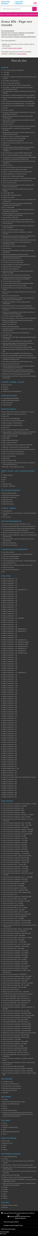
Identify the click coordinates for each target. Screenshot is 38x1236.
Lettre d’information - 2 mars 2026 (12, 1039)
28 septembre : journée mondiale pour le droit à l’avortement (19, 95)
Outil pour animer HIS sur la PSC (11, 364)
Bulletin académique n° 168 (10, 600)
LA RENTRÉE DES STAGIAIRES (11, 398)
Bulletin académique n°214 (10, 725)
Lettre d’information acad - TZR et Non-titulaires (15, 1052)
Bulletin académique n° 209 (10, 714)
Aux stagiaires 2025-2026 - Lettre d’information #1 (16, 996)
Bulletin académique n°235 (10, 771)
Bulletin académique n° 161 (10, 583)
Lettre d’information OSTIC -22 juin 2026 (13, 1066)
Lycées (4, 1194)
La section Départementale (10, 1157)
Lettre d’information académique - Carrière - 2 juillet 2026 (18, 1071)
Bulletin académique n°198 (10, 727)
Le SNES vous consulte (8, 197)
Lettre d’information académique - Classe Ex (14, 1005)
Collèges (5, 1196)
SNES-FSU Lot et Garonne (10, 497)
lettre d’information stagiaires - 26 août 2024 (14, 888)
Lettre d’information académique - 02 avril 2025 (15, 955)
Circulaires (5, 1189)
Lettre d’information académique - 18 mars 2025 (15, 951)
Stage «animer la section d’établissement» (14, 454)
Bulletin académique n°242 (10, 788)
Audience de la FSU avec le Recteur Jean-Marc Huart (16, 275)
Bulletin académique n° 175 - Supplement (13, 618)
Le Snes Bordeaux (7, 511)
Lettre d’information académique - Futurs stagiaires (16, 966)
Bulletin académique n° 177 (10, 620)
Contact (5, 1123)
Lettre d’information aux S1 (10, 894)
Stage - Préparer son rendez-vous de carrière (14, 414)
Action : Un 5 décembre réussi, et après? (13, 230)
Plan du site (3, 1234)
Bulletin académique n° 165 (10, 594)
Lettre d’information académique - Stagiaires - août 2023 (18, 832)
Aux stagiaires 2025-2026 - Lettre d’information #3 (16, 1003)
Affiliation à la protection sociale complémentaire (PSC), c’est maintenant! (19, 309)
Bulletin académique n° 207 (10, 710)
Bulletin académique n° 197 (10, 688)
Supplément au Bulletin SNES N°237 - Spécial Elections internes (19, 777)
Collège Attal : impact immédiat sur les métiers (15, 169)
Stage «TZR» (6, 416)
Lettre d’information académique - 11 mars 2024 (15, 869)
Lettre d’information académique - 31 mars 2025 (15, 953)
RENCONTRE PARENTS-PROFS (11, 400)
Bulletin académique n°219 (10, 738)
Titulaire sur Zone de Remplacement (12, 391)
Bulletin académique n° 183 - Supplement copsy (15, 646)
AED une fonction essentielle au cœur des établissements (18, 219)
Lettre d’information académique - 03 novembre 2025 (17, 1017)
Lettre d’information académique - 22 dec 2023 (15, 849)
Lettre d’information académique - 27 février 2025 (16, 946)
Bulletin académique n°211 (10, 718)
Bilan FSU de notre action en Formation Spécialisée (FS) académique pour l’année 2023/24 (17, 204)
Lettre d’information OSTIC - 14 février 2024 (14, 864)
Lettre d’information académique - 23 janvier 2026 (16, 1035)
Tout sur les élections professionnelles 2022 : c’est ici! (17, 524)
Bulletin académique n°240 (10, 784)
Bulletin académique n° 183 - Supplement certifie (15, 644)
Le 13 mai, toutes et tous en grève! (12, 281)
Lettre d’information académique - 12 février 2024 (16, 862)
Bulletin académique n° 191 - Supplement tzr (14, 672)
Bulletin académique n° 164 (10, 592)
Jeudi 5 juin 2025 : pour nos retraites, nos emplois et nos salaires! (17, 289)
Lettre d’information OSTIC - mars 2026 (13, 1046)
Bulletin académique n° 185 (10, 657)
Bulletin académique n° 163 (10, 587)
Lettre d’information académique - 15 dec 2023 (15, 847)
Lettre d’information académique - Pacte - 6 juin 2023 (17, 823)
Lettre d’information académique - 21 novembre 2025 (17, 1028)
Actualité (5, 1187)
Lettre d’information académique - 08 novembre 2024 (17, 914)
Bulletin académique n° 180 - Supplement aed (15, 629)
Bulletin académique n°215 (10, 729)
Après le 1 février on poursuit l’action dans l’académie (17, 172)
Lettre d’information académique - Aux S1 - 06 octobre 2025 (18, 1015)
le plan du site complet (15, 48)
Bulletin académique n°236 (10, 773)
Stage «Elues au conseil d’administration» (14, 421)
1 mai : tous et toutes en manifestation (13, 70)
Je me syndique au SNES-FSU (10, 217)
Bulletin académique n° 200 (10, 694)
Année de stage (7, 405)
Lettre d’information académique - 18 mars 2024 (15, 867)
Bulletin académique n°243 (10, 790)
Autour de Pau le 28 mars (9, 563)
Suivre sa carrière (7, 385)
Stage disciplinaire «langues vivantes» (13, 425)
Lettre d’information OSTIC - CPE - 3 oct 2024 (15, 899)
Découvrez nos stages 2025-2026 (11, 418)
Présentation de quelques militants (12, 1088)
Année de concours (8, 403)
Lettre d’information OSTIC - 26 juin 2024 (13, 883)
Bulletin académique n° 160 (10, 581)
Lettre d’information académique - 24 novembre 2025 (17, 1026)
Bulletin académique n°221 (10, 742)
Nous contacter (7, 517)
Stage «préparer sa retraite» (10, 442)
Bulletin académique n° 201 (10, 696)
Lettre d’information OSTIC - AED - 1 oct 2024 (15, 907)
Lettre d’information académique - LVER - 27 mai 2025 (17, 976)
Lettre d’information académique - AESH (13, 810)
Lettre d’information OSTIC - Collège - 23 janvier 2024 (17, 856)
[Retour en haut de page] (34, 1232)
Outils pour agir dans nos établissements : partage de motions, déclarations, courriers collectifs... (19, 1184)
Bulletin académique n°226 (10, 751)
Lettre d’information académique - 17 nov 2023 (15, 838)
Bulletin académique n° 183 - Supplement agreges (16, 642)
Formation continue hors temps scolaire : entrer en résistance (19, 126)
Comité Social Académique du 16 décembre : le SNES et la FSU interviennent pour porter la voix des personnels (19, 237)
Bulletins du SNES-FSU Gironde (11, 1104)
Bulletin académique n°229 (10, 757)
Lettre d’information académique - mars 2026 (15, 1044)
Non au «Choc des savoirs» (10, 183)
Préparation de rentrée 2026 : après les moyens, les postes (18, 355)
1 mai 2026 (6, 75)
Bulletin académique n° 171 (10, 607)
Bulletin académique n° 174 (10, 614)
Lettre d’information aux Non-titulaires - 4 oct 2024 (16, 901)
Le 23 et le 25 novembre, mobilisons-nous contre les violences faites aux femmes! (19, 222)
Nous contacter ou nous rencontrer (12, 1086)
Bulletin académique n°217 (10, 734)
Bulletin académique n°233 (10, 762)
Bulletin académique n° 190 (10, 668)
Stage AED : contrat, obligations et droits (13, 467)
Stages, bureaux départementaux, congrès (14, 1102)
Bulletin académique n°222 (10, 744)
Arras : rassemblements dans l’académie (13, 141)
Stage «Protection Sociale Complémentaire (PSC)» (16, 430)
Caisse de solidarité (8, 124)
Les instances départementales (11, 1084)
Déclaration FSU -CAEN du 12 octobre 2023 (14, 138)
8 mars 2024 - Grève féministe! (11, 81)
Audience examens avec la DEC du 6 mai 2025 (14, 286)
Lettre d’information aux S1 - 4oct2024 (13, 903)
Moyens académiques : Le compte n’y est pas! (15, 174)
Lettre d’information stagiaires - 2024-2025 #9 (15, 974)
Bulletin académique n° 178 (10, 622)
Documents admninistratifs (10, 1090)
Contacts (5, 1150)
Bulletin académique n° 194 (10, 679)
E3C (4, 572)
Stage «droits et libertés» (9, 456)
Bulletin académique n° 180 (10, 627)
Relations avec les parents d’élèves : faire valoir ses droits (18, 143)
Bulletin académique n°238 (10, 779)
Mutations (5, 387)
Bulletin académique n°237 (10, 775)
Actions (5, 1106)
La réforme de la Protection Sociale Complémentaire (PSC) (18, 283)
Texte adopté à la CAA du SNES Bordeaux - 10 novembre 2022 (19, 104)
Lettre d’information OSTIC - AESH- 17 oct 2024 (15, 912)
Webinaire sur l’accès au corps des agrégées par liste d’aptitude (19, 1033)
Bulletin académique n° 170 (10, 605)
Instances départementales (10, 1110)
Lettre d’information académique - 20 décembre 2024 (17, 933)
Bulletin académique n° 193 (10, 677)
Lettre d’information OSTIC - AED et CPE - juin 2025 (16, 979)
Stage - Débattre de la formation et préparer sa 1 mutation (18, 412)
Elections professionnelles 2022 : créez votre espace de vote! (18, 533)
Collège (5, 477)
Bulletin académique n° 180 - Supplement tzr (14, 631)
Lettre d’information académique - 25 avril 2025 (15, 964)
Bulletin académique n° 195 (10, 681)
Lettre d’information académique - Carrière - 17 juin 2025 (18, 983)
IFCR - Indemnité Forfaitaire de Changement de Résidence (18, 101)
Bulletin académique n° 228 (10, 755)
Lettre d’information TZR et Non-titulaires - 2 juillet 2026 (17, 1068)
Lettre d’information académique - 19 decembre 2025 (17, 1031)
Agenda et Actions (7, 1143)
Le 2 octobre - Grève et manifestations (13, 316)
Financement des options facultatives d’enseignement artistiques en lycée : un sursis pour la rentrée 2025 (17, 278)
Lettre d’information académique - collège (14, 812)
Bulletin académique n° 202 (10, 699)
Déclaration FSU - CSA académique (12, 267)
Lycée (4, 480)
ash (4, 482)
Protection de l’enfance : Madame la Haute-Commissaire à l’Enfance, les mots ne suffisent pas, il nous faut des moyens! (18, 371)
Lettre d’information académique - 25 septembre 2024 (17, 897)
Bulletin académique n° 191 (10, 670)
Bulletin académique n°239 (10, 782)
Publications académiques (9, 543)
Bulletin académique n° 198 (10, 690)
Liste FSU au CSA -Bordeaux (10, 545)
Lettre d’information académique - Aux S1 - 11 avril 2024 (17, 877)
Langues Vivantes (7, 484)
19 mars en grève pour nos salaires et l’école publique (17, 85)
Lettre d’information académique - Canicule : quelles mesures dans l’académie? (19, 1063)
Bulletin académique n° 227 (10, 753)
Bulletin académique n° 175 (10, 616)
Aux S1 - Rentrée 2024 (8, 207)
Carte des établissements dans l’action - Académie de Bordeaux (19, 561)
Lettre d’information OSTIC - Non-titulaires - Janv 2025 (17, 938)
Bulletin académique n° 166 (10, 596)
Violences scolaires (8, 475)
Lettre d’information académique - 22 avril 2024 (15, 962)
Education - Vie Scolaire (9, 486)
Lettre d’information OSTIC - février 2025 (13, 940)
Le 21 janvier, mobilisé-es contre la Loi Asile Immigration (17, 167)
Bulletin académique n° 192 (10, 675)
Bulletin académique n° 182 (10, 635)
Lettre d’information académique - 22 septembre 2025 (17, 1013)
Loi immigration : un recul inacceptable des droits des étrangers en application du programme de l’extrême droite (19, 158)
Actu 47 (5, 1145)
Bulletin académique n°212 (10, 720)
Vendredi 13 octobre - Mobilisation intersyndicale (16, 136)
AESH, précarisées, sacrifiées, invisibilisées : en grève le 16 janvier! (17, 233)
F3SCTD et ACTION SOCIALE (10, 1127)
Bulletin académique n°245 (10, 795)
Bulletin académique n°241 (10, 786)
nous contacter (21, 54)
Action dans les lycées (8, 552)
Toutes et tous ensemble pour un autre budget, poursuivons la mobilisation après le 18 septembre (19, 313)
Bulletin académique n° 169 (10, 603)
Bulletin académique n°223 (10, 747)
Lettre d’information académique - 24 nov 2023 (15, 843)
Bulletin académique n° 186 (10, 659)
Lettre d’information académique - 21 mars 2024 (15, 871)
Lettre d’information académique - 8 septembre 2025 (16, 1000)
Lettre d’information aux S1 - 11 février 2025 (14, 942)
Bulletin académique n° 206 (10, 707)
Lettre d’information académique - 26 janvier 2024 (16, 860)
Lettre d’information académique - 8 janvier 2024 (15, 851)
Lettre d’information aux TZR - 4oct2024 (13, 905)
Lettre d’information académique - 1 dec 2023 (15, 840)
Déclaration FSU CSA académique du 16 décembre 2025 (17, 341)
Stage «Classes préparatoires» (11, 440)
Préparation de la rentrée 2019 (11, 559)
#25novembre (6, 145)
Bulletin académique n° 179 (10, 624)
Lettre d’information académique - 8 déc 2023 (15, 845)
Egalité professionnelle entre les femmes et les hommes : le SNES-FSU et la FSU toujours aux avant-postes (18, 344)
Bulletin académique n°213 (10, 723)
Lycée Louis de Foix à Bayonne (11, 269)
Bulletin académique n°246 (10, 797)
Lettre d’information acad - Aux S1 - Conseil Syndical (17, 944)
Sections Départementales (9, 493)
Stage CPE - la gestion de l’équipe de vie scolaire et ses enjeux (19, 449)
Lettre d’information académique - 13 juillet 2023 (15, 827)
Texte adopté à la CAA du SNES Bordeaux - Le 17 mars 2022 (18, 106)
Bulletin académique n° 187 (10, 662)
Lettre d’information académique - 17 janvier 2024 (16, 853)
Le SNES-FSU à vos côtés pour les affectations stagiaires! (18, 994)
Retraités (5, 1207)
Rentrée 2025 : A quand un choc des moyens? (15, 246)
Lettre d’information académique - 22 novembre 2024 (17, 921)
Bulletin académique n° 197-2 (10, 686)
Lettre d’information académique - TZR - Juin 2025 (16, 985)
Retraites (5, 1108)
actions (5, 1134)
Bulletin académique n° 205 (10, 705)
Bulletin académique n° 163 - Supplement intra (15, 590)
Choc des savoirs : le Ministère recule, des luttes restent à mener (19, 240)
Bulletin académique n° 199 (10, 692)
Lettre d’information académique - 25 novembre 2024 (17, 923)
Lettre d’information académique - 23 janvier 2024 (16, 858)
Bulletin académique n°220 (10, 740)
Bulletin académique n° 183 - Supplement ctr (14, 651)
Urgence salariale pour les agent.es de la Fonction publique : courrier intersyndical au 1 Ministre (18, 367)
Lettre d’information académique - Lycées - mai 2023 (16, 817)
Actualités (5, 1099)
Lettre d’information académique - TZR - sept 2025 (16, 1011)
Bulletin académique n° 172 (10, 609)
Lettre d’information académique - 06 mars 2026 (15, 1041)
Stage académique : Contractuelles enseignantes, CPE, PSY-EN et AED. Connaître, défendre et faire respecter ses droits (19, 433)
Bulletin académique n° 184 (10, 655)
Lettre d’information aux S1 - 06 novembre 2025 (15, 1020)
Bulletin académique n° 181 (10, 633)
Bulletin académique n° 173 (10, 611)
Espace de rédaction (20, 1218)
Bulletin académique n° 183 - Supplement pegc (15, 653)
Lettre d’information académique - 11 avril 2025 (15, 957)
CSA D (4, 1130)
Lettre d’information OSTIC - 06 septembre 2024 (15, 890)
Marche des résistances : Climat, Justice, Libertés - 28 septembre (19, 318)
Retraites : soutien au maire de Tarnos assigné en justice (17, 1177)
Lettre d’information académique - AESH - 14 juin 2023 (17, 825)
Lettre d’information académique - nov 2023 (14, 836)
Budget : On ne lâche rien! (10, 324)
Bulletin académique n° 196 (10, 683)
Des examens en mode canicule (11, 296)
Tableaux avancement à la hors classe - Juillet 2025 (16, 992)
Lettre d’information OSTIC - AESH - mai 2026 (15, 1050)
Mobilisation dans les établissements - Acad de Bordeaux (18, 554)
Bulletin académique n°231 (10, 766)
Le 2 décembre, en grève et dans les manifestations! (16, 333)
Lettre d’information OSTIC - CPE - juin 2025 (14, 987)
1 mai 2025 (6, 72)
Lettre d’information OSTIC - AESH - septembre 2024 (17, 892)
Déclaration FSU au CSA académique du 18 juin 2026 (16, 374)
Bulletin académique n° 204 (10, 703)
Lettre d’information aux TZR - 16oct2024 (13, 910)
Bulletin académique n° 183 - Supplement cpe (14, 648)
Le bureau (5, 1159)
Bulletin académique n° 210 (10, 716)
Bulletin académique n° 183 (10, 638)
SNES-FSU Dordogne (8, 504)
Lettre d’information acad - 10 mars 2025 (13, 948)
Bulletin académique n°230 (10, 760)
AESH (4, 1147)
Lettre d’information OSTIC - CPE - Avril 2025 (15, 959)
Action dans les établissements (11, 556)
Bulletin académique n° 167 (10, 598)
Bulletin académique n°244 (10, 792)
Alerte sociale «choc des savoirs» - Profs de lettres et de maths (19, 178)
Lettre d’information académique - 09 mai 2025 (15, 968)
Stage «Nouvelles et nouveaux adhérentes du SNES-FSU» (18, 445)
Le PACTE (5, 108)
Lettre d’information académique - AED (13, 808)
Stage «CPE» (6, 427)
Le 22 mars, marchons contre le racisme (13, 262)
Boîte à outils (6, 1141)
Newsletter (5, 1093)
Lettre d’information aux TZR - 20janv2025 (14, 935)
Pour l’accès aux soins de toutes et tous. (13, 260)
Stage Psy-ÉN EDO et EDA (9, 460)
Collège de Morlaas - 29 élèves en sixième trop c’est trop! (18, 565)
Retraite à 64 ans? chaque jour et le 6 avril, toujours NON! (18, 1165)
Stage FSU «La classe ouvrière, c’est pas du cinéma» (16, 447)
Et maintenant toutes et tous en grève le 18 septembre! (17, 306)
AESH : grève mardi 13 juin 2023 (11, 1175)
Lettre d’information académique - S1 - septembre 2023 (17, 834)
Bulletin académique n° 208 (10, 712)
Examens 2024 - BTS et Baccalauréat (12, 195)
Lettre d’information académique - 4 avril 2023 (15, 806)
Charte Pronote (7, 248)
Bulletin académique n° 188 (10, 664)
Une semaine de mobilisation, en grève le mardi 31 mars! (18, 362)
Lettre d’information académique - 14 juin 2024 (15, 881)
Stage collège (6, 438)
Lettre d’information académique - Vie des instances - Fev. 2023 (19, 804)
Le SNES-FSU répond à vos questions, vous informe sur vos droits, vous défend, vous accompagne (18, 214)
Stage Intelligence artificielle (10, 436)
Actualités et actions (8, 1082)
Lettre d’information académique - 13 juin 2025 (15, 981)
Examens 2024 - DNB (8, 193)
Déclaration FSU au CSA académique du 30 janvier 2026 (17, 347)
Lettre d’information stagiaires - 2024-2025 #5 (15, 931)
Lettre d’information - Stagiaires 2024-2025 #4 (15, 916)
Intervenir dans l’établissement (11, 570)
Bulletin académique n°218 (10, 736)
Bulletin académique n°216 (10, 731)
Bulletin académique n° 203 (10, 701)
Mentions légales (4, 1232)
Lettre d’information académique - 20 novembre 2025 (17, 1024)
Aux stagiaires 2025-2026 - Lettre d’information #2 (16, 998)
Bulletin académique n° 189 (10, 666)
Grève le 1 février (7, 165)
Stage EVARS (6, 458)
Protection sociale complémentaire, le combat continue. (17, 181)
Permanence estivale (8, 110)
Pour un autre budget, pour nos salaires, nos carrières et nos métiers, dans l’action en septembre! (18, 299)
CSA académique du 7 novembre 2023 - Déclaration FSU (17, 153)
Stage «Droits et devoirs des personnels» (13, 452)
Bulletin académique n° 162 (10, 585)
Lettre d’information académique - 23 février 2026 (16, 1037)
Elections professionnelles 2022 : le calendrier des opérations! (19, 526)
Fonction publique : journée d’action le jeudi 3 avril (16, 265)
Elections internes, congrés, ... (11, 1205)
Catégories (5, 389)
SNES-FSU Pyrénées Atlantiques (11, 495)
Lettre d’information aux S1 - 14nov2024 (13, 918)
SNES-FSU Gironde (8, 502)
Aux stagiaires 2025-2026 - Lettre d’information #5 (16, 1022)
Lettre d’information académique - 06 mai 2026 (15, 1048)
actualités (5, 1125)
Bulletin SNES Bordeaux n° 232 (11, 768)
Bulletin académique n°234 (10, 764)
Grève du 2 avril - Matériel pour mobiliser (13, 176)
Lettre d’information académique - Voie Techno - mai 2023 (18, 815)
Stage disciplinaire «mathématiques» (12, 423)
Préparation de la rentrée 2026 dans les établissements (17, 353)
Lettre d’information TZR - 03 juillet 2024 (13, 886)
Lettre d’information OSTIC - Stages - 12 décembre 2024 (17, 929)
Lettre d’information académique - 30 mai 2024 (15, 879)
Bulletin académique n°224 (10, 749)
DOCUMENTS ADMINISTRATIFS (11, 1132)
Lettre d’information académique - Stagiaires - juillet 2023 (18, 829)
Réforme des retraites (8, 567)
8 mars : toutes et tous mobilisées (11, 83)
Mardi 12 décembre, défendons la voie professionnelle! (17, 155)
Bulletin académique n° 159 (10, 579)
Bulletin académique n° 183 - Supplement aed (15, 640)
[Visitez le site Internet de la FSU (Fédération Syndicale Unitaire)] (19, 1216)
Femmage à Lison (7, 335)
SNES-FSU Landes (7, 500)
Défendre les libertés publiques (11, 327)
